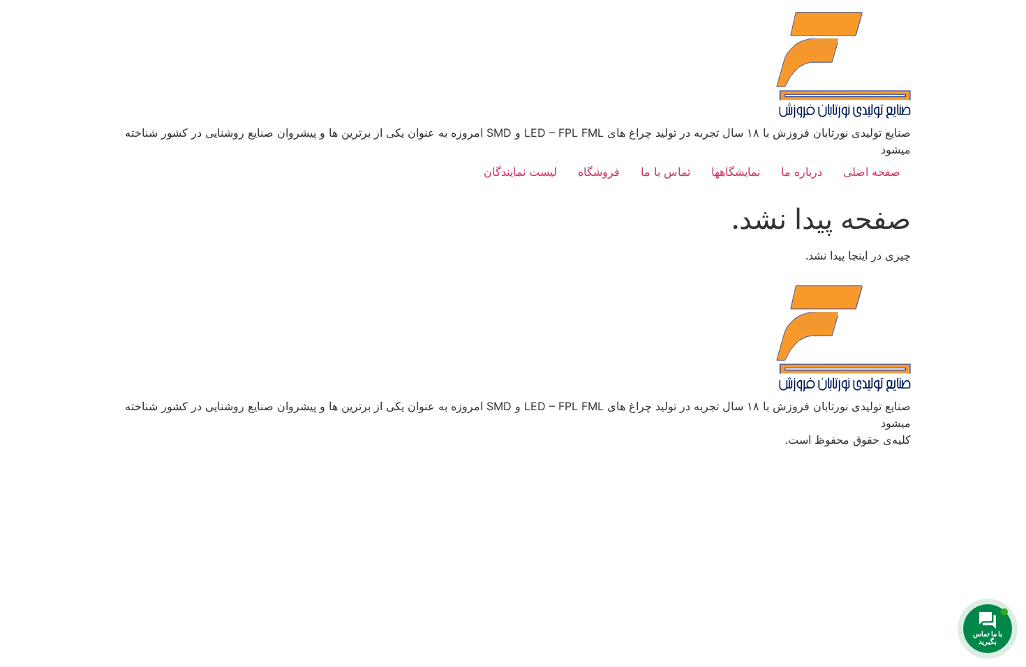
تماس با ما (665, 172)
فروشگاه (599, 172)
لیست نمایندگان (520, 172)
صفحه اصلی (871, 172)
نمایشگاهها (735, 172)
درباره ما (801, 172)
